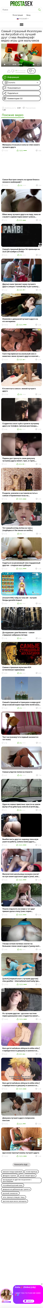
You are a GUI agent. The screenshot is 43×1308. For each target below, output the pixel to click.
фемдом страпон (9, 1176)
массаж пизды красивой (12, 1172)
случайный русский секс (12, 1185)
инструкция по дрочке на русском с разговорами (17, 1180)
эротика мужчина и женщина (14, 1201)
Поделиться (12, 93)
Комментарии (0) (15, 98)
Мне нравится (9, 71)
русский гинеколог (10, 1193)
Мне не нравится (12, 71)
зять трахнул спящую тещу (13, 1197)
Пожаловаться (14, 88)
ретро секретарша (27, 1176)
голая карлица (31, 1172)
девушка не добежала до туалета (16, 1189)
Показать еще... (21, 1165)
